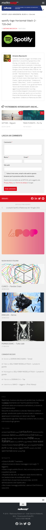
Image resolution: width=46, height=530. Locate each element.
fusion (40, 435)
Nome (6, 157)
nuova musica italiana (10, 445)
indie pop (37, 438)
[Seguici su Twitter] (39, 198)
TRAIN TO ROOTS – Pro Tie (32, 123)
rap (10, 448)
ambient (4, 432)
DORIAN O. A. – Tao (18, 379)
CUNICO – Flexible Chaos (11, 286)
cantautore (25, 431)
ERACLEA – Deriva (9, 315)
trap (23, 451)
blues (13, 432)
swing (20, 451)
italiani (6, 441)
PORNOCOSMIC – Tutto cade (13, 344)
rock (26, 447)
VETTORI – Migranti (9, 123)
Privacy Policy (8, 183)
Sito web (7, 165)
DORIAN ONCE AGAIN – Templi (21, 359)
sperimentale (7, 451)
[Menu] (43, 3)
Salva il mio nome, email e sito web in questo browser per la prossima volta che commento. (20, 175)
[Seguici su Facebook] (32, 198)
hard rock (17, 438)
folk (32, 435)
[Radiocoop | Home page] (12, 3)
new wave (37, 441)
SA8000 (6, 403)
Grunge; (10, 438)
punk (4, 447)
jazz (12, 441)
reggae (20, 448)
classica (35, 432)
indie (30, 438)
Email (26, 157)
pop (21, 444)
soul (39, 448)
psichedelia (38, 445)
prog (32, 445)
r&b (8, 448)
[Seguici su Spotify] (43, 198)
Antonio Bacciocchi (10, 28)
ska (36, 448)
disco (17, 435)
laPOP (20, 442)
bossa (17, 432)
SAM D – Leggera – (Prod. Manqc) (24, 384)
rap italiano (15, 448)
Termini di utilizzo (21, 183)
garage (4, 438)
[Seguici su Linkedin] (35, 198)
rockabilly (31, 448)
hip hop (24, 438)
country (40, 432)
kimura (16, 442)
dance (13, 435)
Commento (8, 142)
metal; (29, 442)
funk (37, 435)
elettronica (24, 434)
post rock (27, 445)
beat (8, 432)
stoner (15, 451)
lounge (25, 442)
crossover (5, 435)
